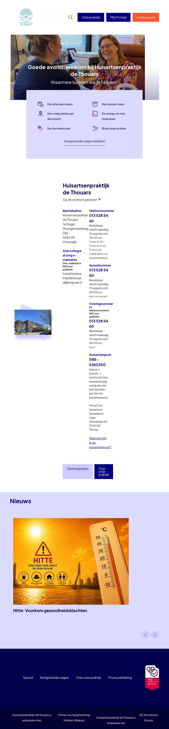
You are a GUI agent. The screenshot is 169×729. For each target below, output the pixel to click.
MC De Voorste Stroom (148, 717)
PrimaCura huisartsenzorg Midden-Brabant (74, 717)
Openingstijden (78, 468)
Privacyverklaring (120, 677)
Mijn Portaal (118, 17)
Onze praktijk (91, 17)
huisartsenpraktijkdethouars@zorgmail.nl (72, 278)
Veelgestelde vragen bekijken (84, 141)
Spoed (28, 677)
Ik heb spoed (146, 17)
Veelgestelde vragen (54, 677)
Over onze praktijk (104, 471)
